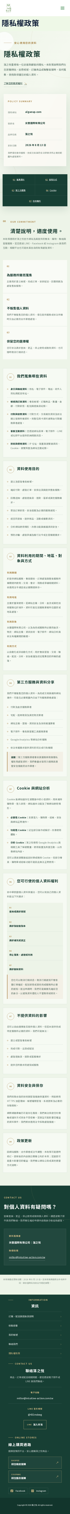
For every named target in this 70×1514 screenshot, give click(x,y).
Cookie (51, 190)
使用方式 (51, 179)
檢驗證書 (13, 1325)
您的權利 (35, 200)
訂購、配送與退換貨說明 (21, 1316)
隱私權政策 (14, 1353)
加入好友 (38, 1424)
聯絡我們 (13, 1344)
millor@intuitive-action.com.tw (27, 1257)
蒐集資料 (18, 179)
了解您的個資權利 (15, 83)
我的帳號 (13, 1334)
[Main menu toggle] (62, 8)
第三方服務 (18, 190)
